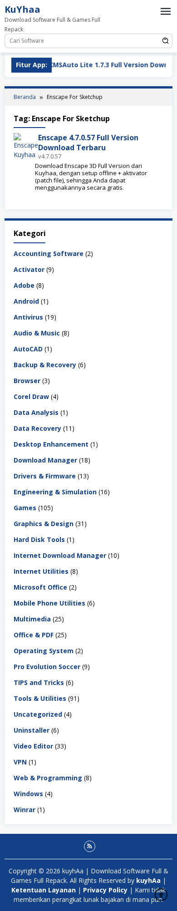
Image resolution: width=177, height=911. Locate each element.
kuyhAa (149, 880)
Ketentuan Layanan (43, 890)
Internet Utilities (41, 571)
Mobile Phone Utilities (49, 603)
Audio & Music (37, 333)
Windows (28, 793)
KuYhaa (22, 9)
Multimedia (32, 619)
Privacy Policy (105, 890)
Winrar (24, 809)
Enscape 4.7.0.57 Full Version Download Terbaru (88, 143)
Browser (27, 380)
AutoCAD (28, 349)
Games (25, 507)
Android (26, 301)
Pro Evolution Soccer (47, 666)
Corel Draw (31, 396)
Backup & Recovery (45, 364)
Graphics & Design (44, 523)
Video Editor (33, 746)
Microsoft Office (40, 587)
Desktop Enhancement (51, 444)
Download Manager (45, 460)
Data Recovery (37, 428)
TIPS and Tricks (39, 682)
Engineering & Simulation (55, 492)
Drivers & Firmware (45, 476)
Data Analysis (36, 412)
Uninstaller (31, 730)
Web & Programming (48, 777)
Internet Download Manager (60, 555)
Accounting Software (49, 253)
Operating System (44, 650)
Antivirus (28, 317)
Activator (29, 269)
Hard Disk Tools (39, 539)
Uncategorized (38, 714)
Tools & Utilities (40, 698)
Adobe (24, 285)
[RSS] (89, 846)
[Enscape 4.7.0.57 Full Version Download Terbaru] (26, 145)
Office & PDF (34, 634)
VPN (20, 762)
